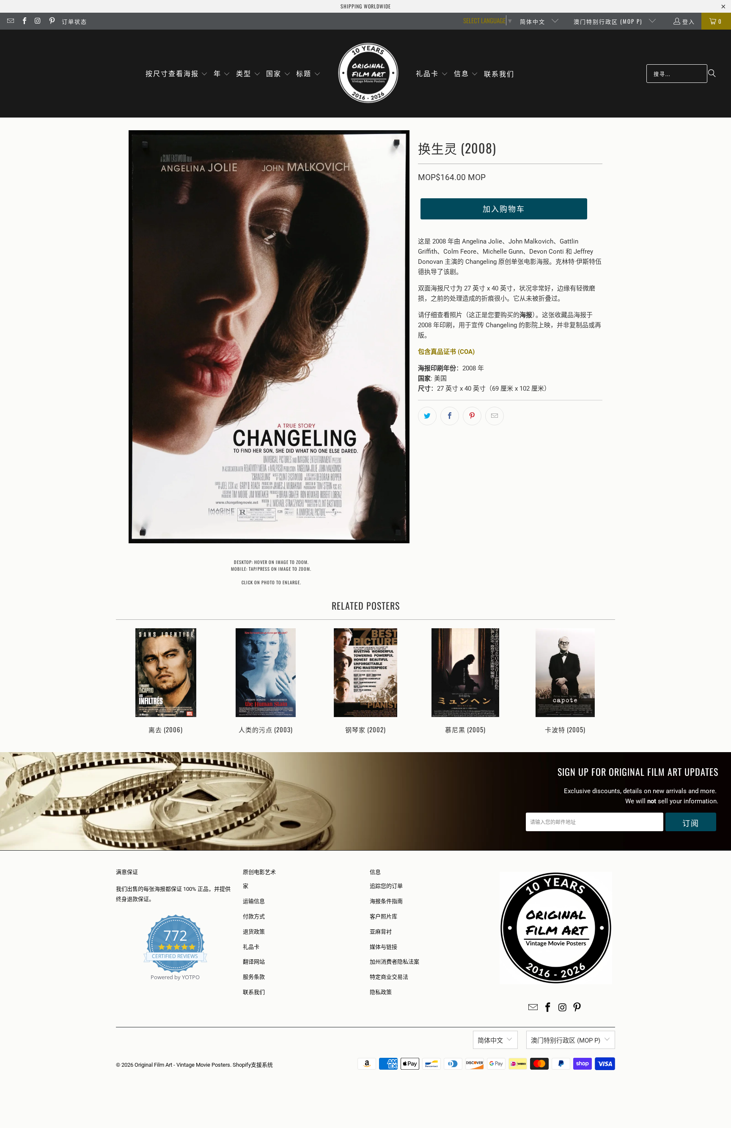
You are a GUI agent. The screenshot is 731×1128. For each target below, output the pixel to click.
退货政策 (254, 931)
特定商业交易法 (389, 977)
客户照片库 (383, 916)
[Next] (603, 681)
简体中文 (533, 21)
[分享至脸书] (449, 416)
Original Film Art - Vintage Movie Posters (182, 1065)
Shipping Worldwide (366, 6)
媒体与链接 (383, 947)
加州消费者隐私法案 (394, 961)
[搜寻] (712, 73)
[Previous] (127, 681)
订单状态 (74, 21)
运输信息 (254, 901)
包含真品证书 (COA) (446, 352)
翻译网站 (254, 961)
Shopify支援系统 (253, 1065)
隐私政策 (381, 992)
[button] (177, 74)
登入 (688, 21)
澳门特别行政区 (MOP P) (609, 21)
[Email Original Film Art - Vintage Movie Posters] (10, 21)
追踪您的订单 (386, 886)
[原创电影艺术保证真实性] (116, 987)
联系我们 (254, 992)
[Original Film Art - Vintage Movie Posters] (368, 73)
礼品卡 (251, 947)
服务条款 (254, 977)
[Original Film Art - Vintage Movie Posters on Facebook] (23, 21)
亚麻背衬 (381, 931)
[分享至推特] (427, 416)
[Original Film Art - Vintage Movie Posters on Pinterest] (51, 21)
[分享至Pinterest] (472, 416)
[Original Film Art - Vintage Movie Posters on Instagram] (37, 21)
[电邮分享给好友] (494, 416)
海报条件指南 (386, 901)
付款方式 (254, 916)
